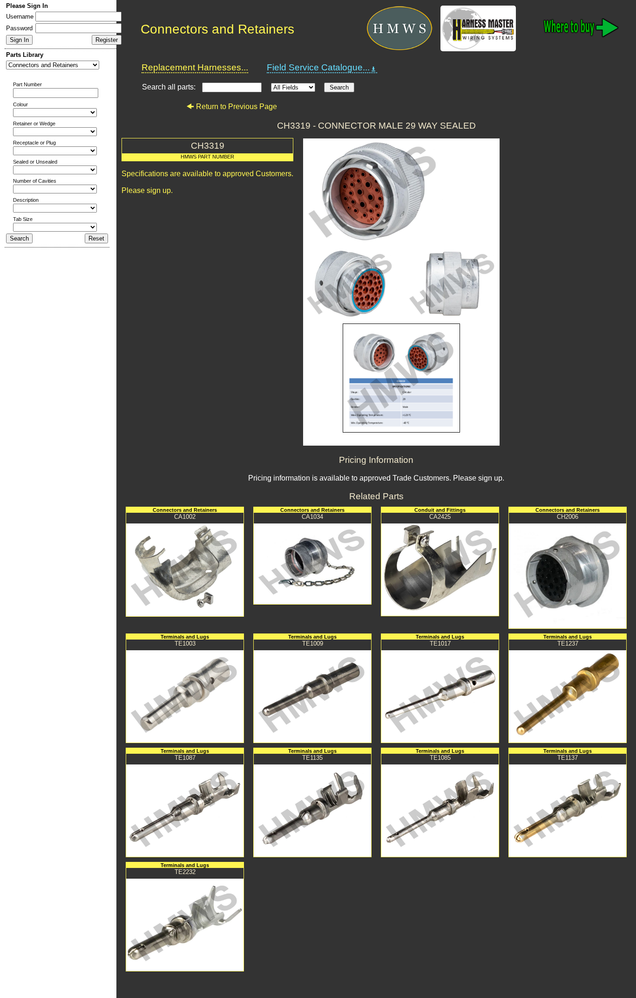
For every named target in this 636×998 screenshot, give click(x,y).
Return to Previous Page (236, 106)
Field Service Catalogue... (318, 67)
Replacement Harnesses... (195, 67)
